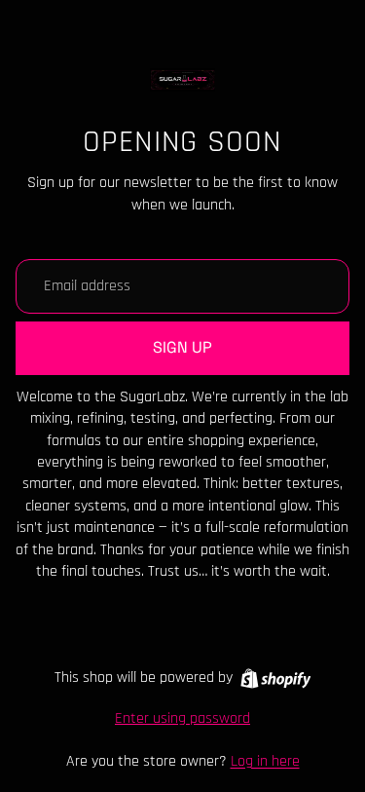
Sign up (182, 347)
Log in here (265, 761)
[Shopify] (275, 678)
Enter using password (182, 718)
